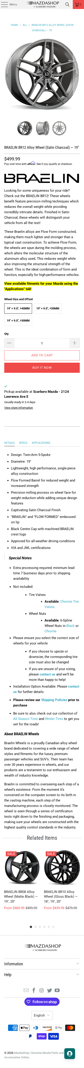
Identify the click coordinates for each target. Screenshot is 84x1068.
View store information (18, 407)
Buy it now (42, 367)
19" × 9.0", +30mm (18, 320)
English (39, 1015)
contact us (47, 674)
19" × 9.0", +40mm (18, 308)
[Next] (76, 75)
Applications (41, 442)
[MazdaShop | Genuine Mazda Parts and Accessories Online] (42, 4)
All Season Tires (25, 719)
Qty (6, 333)
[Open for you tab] (69, 1053)
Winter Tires (54, 719)
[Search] (67, 4)
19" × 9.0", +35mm (47, 308)
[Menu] (2, 4)
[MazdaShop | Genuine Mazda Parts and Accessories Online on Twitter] (49, 991)
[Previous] (7, 75)
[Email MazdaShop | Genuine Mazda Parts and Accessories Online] (26, 991)
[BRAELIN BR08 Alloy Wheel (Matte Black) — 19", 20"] (22, 868)
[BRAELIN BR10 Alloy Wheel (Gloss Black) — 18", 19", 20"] (62, 868)
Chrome (50, 631)
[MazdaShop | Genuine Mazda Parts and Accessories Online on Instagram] (42, 991)
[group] (22, 882)
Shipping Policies (54, 700)
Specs (23, 442)
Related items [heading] (42, 838)
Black (70, 626)
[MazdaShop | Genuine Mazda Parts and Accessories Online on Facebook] (34, 991)
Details (9, 442)
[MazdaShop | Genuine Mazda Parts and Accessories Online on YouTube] (57, 991)
